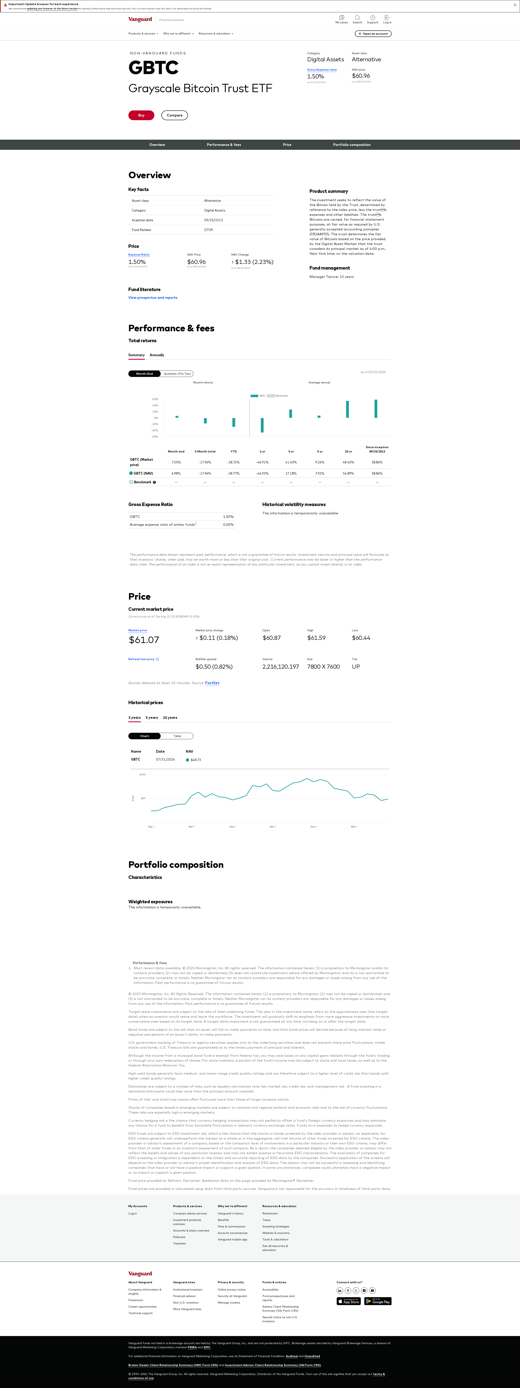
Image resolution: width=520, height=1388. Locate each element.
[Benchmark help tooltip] (154, 482)
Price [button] (287, 144)
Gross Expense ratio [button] (322, 69)
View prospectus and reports (153, 297)
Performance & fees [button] (224, 144)
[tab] (136, 355)
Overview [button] (157, 144)
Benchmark (142, 481)
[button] (143, 659)
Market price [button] (137, 630)
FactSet (212, 682)
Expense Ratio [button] (139, 254)
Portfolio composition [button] (352, 144)
